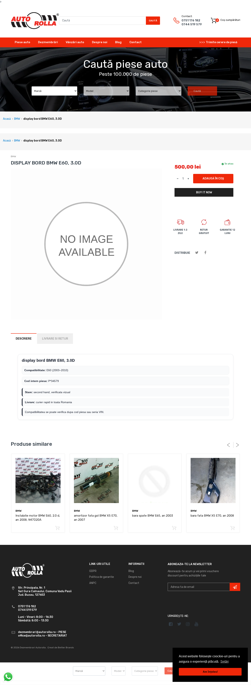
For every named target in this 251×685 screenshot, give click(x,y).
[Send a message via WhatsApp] (8, 677)
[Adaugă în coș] (58, 528)
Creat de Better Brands (60, 647)
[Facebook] (205, 252)
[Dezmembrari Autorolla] (35, 20)
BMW (17, 119)
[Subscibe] (235, 587)
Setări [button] (224, 661)
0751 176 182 (191, 20)
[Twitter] (196, 252)
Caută (153, 20)
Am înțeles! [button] (210, 671)
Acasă (7, 119)
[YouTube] (196, 624)
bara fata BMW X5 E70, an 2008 (212, 515)
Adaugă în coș (213, 178)
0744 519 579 (192, 24)
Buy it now (204, 192)
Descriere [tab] (24, 338)
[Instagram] (188, 624)
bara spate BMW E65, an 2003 (152, 515)
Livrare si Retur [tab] (55, 338)
